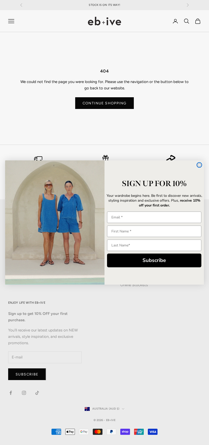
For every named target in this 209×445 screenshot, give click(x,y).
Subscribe (154, 260)
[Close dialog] (199, 165)
